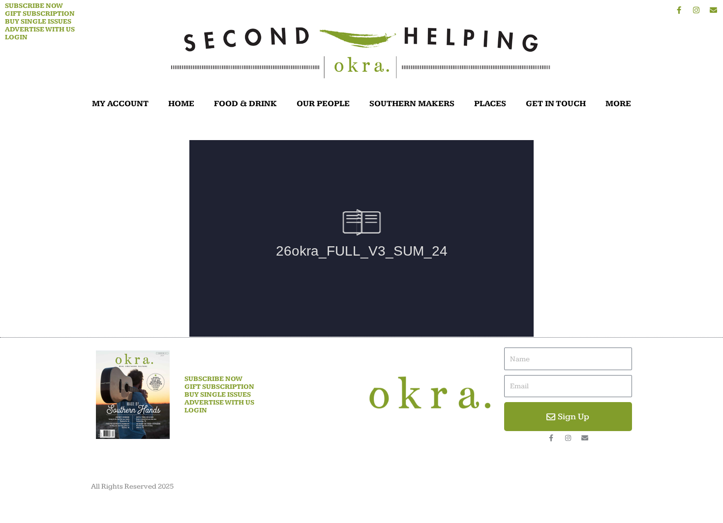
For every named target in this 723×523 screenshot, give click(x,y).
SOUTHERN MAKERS (411, 104)
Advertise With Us (40, 29)
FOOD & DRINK (245, 104)
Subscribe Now (34, 6)
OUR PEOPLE (323, 104)
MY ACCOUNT (120, 104)
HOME (181, 104)
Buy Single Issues (38, 22)
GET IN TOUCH (556, 104)
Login (16, 37)
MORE (618, 104)
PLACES (490, 104)
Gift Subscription (40, 14)
